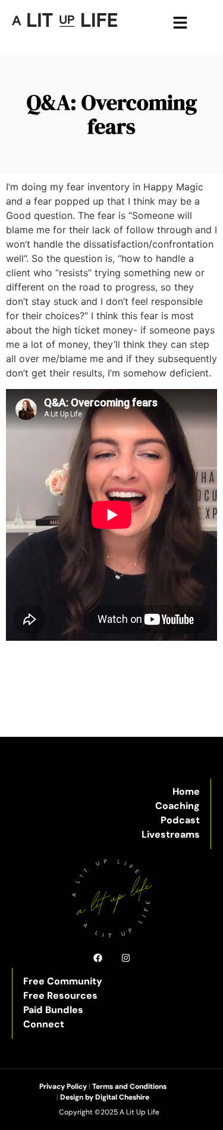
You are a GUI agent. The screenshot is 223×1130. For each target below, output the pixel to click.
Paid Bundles (53, 1010)
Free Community (62, 981)
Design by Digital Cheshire (104, 1097)
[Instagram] (125, 957)
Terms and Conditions (129, 1086)
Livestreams (171, 834)
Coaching (177, 805)
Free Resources (60, 995)
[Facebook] (97, 957)
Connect (43, 1024)
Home (186, 791)
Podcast (180, 820)
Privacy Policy (63, 1086)
